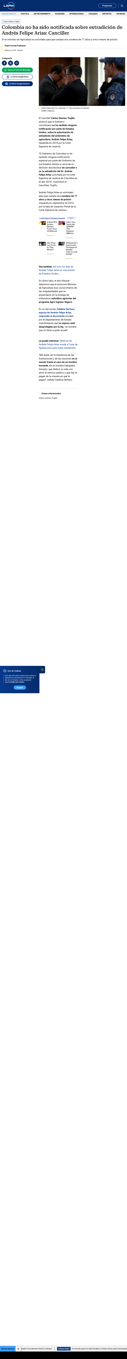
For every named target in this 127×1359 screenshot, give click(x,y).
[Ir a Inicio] (9, 5)
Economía (60, 14)
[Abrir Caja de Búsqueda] (122, 6)
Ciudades (93, 14)
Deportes (106, 14)
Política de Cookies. (18, 682)
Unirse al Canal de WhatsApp (19, 70)
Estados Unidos (43, 1349)
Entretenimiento (42, 14)
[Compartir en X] (10, 63)
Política (25, 14)
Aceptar (19, 687)
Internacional (76, 14)
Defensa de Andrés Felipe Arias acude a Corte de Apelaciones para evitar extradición (58, 344)
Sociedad (120, 14)
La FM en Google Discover (19, 84)
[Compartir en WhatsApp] (16, 63)
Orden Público (9, 14)
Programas (107, 5)
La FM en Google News (19, 77)
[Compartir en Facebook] (4, 63)
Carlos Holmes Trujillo (48, 398)
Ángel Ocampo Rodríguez (15, 46)
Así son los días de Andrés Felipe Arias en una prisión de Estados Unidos (57, 270)
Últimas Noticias (7, 1349)
